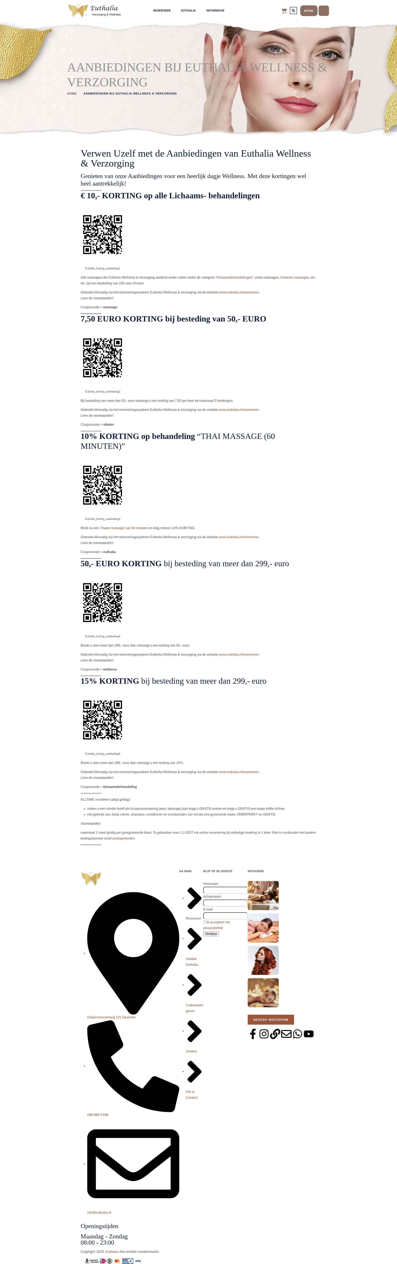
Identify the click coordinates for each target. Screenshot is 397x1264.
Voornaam (210, 884)
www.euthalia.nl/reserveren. (239, 292)
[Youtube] (309, 1034)
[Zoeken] (293, 10)
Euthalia (188, 10)
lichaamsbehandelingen (234, 277)
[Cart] (284, 10)
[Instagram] (264, 1034)
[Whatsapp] (297, 1034)
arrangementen (123, 838)
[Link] (275, 1034)
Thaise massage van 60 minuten (124, 528)
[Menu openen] (324, 11)
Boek (309, 10)
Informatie (215, 10)
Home (72, 93)
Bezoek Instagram (271, 1019)
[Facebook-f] (253, 1034)
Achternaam (212, 896)
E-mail (208, 909)
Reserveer (162, 10)
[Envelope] (286, 1034)
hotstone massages (294, 277)
